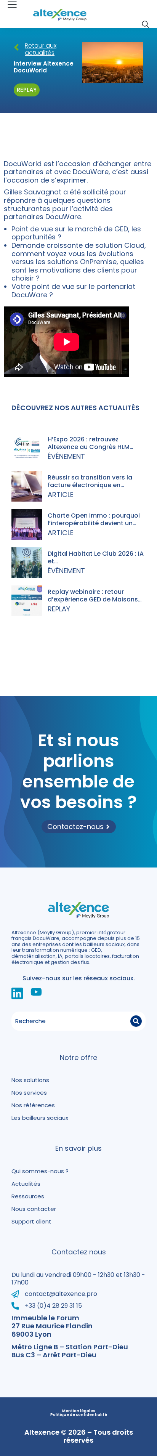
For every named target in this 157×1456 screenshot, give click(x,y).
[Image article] (26, 448)
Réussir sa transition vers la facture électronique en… (90, 481)
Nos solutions (30, 1080)
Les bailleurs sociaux (39, 1118)
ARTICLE (61, 494)
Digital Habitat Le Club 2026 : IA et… (96, 557)
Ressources (27, 1196)
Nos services (29, 1093)
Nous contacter (33, 1209)
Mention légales (78, 1411)
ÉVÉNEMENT (66, 456)
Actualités (25, 1184)
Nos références (33, 1105)
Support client (31, 1221)
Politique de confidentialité (78, 1415)
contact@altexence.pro (61, 1293)
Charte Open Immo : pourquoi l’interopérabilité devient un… (94, 519)
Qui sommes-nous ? (40, 1171)
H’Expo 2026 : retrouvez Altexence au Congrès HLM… (90, 443)
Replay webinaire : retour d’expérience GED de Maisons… (95, 595)
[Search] (136, 1021)
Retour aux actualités (40, 49)
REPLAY (59, 609)
